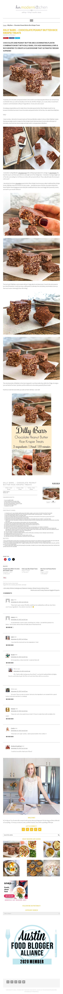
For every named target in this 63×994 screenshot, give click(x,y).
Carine (13, 728)
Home (4, 25)
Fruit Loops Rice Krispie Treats (30, 568)
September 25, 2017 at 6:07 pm (19, 657)
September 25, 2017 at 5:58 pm (19, 639)
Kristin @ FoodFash (16, 746)
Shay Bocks (33, 990)
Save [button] (48, 502)
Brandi (13, 654)
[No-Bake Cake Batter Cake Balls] (51, 869)
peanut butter (18, 584)
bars (10, 584)
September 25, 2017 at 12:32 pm (19, 602)
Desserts (10, 583)
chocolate (18, 183)
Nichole (13, 708)
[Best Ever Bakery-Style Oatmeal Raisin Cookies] (35, 869)
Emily (12, 636)
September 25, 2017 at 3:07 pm (19, 619)
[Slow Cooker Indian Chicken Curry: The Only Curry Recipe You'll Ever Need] (51, 850)
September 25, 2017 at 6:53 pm (19, 730)
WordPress (35, 991)
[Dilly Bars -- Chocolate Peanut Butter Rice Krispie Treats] (11, 850)
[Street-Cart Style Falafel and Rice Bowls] (28, 850)
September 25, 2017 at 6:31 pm (22, 671)
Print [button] (53, 502)
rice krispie (24, 584)
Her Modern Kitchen (31, 8)
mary (12, 599)
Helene (13, 617)
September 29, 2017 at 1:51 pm (19, 748)
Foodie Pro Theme (22, 990)
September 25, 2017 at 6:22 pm (19, 691)
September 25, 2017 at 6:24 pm (19, 711)
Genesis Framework (51, 990)
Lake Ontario (52, 173)
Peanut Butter (15, 583)
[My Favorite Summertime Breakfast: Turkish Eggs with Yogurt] (11, 869)
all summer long (22, 173)
